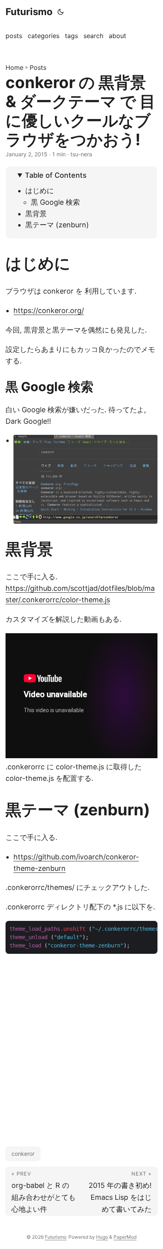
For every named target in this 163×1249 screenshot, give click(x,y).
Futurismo (29, 11)
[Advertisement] (81, 1042)
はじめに (39, 190)
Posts (38, 67)
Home (14, 67)
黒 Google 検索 (55, 202)
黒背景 (36, 213)
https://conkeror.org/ (48, 310)
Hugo (102, 1237)
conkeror (22, 1153)
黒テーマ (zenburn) (57, 225)
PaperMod (125, 1237)
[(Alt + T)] (60, 12)
